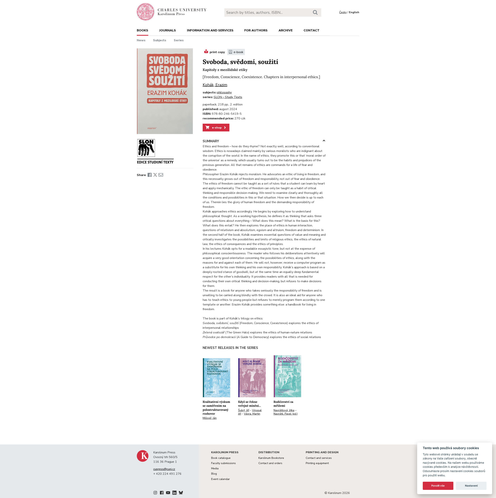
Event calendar (220, 479)
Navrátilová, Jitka (284, 410)
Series (179, 40)
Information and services (210, 30)
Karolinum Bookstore (271, 458)
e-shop (216, 127)
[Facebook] (149, 175)
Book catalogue (221, 458)
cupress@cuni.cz (164, 469)
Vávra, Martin (252, 414)
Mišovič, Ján (210, 418)
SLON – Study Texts (228, 97)
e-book (238, 52)
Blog (214, 474)
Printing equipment (317, 463)
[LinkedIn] (174, 493)
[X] (155, 175)
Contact (311, 30)
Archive (286, 30)
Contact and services (319, 458)
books (142, 30)
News (141, 40)
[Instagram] (155, 493)
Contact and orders (270, 463)
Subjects (159, 40)
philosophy (224, 92)
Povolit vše (438, 485)
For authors (256, 30)
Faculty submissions (223, 463)
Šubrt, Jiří (243, 410)
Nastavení (471, 485)
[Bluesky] (181, 493)
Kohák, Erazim (215, 84)
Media (215, 468)
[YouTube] (168, 493)
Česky (343, 12)
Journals (167, 30)
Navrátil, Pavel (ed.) (286, 414)
